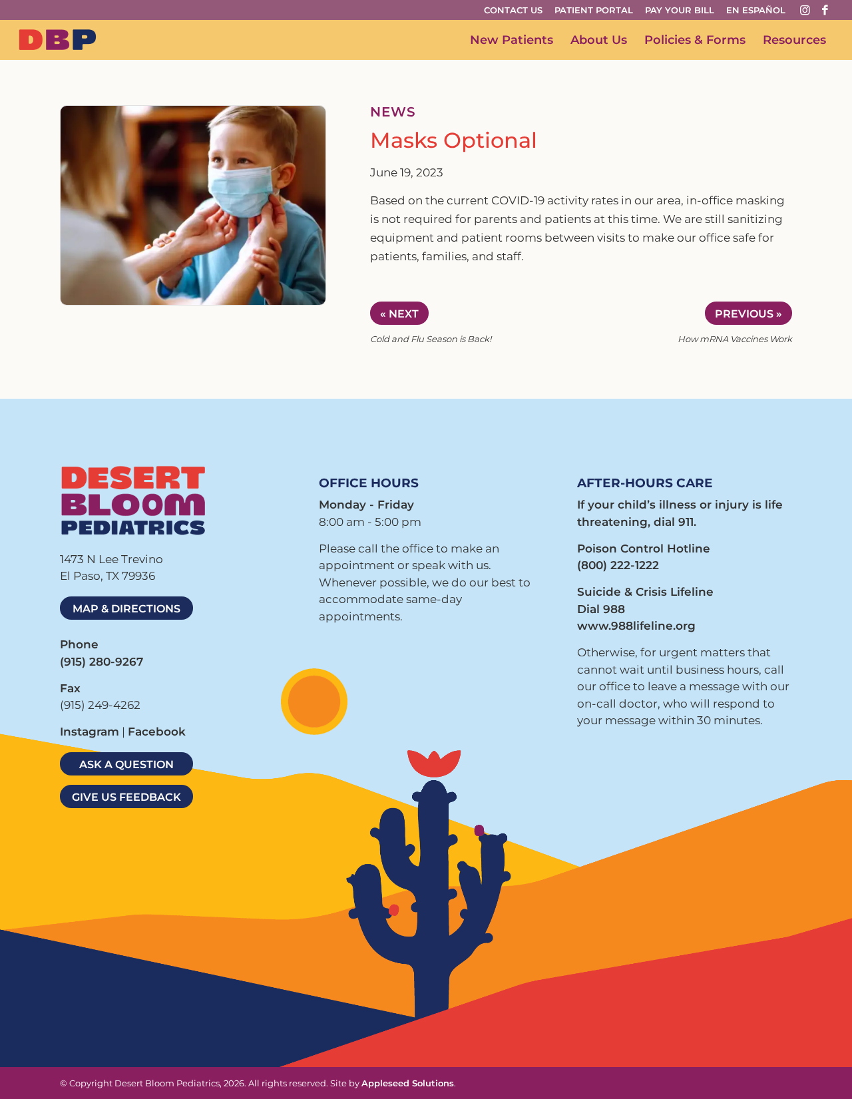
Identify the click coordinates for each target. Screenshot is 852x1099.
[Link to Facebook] (825, 10)
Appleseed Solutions (407, 1083)
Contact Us (513, 10)
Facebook (157, 731)
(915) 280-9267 (101, 661)
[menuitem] (517, 10)
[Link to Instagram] (805, 10)
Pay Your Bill (679, 10)
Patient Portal (593, 10)
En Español (755, 10)
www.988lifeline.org (636, 625)
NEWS (393, 112)
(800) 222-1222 (618, 565)
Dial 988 (601, 609)
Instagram (89, 731)
